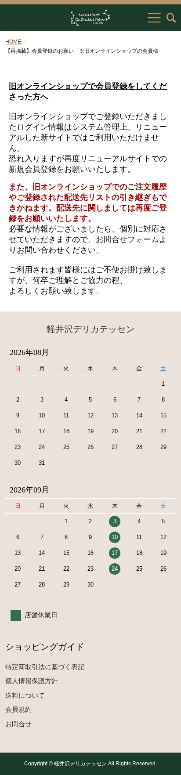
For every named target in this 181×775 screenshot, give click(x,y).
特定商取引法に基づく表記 (44, 666)
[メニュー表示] (154, 17)
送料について (25, 695)
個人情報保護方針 (31, 680)
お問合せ (18, 724)
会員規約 (18, 709)
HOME (13, 42)
